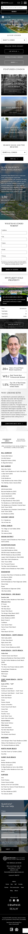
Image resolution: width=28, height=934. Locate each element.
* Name (3, 243)
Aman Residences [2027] (8, 618)
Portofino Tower (5, 713)
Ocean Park (4, 709)
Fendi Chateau (5, 780)
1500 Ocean (4, 674)
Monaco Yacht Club (6, 645)
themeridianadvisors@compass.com (14, 872)
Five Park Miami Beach (7, 729)
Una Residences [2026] (7, 514)
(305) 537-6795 (14, 870)
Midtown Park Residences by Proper (11, 743)
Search (14, 11)
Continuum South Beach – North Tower (12, 691)
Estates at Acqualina (7, 765)
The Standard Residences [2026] (10, 745)
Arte (2, 777)
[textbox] (15, 7)
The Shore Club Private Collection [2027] (12, 667)
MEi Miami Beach (6, 609)
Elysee (3, 586)
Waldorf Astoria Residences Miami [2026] (12, 568)
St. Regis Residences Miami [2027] (10, 500)
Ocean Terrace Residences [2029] (10, 647)
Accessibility (23, 919)
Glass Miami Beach (6, 695)
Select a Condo (9, 40)
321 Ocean (4, 686)
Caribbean (4, 622)
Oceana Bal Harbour (7, 456)
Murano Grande (5, 702)
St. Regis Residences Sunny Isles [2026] (12, 767)
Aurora (3, 760)
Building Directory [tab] (21, 440)
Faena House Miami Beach (8, 627)
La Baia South (5, 476)
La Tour (3, 629)
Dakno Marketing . (14, 924)
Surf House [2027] (6, 789)
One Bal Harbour (6, 458)
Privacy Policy (16, 919)
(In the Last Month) (8, 199)
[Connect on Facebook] (14, 900)
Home (7, 884)
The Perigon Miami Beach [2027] (10, 613)
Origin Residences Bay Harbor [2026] (11, 480)
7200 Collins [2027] (6, 638)
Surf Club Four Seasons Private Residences (13, 787)
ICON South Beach (6, 697)
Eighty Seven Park (6, 642)
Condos (20, 884)
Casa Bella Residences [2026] (9, 550)
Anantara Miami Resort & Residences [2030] (13, 575)
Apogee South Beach (7, 688)
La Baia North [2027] (7, 473)
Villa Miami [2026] (6, 591)
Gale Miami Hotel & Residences (9, 559)
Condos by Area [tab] (7, 440)
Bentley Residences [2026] (8, 762)
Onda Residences (6, 478)
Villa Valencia (5, 531)
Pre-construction (14, 887)
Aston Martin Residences (8, 548)
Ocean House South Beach (8, 707)
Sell (15, 884)
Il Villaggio (4, 676)
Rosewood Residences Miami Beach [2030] (13, 658)
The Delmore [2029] (6, 794)
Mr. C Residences (6, 520)
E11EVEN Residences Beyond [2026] (11, 555)
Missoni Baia (4, 584)
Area (22, 887)
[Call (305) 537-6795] (22, 3)
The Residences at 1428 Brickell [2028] (11, 503)
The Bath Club (5, 606)
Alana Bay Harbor (6, 469)
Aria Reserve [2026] (6, 577)
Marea (3, 700)
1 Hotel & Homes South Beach (9, 655)
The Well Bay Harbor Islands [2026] (11, 483)
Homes (6, 887)
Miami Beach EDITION (7, 631)
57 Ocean (4, 604)
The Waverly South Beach (8, 734)
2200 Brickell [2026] (6, 489)
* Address (4, 230)
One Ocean (4, 711)
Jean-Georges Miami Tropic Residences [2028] (14, 740)
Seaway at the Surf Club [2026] (9, 784)
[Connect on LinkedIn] (18, 900)
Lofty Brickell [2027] (6, 496)
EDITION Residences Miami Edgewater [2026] (13, 581)
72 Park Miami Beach (7, 640)
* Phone (3, 256)
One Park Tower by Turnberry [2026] (11, 751)
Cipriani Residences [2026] (8, 493)
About (16, 890)
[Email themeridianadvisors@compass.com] (19, 3)
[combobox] (14, 7)
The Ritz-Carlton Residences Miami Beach (12, 599)
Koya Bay (3, 754)
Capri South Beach (6, 727)
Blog (11, 890)
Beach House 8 (5, 620)
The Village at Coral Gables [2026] (10, 528)
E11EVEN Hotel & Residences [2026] (11, 552)
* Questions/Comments (7, 832)
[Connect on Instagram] (10, 900)
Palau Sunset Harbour (7, 723)
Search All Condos (10, 152)
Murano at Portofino (6, 704)
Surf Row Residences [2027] (8, 791)
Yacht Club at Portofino (7, 718)
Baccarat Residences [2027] (8, 491)
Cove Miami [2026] (6, 579)
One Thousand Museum (8, 564)
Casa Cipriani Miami (6, 625)
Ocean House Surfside (7, 782)
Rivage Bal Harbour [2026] (8, 460)
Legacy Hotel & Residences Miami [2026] (12, 557)
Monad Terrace (5, 732)
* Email (3, 249)
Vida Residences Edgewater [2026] (10, 588)
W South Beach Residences (8, 669)
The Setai (3, 664)
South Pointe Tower (6, 716)
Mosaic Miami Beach (6, 611)
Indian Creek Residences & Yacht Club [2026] (13, 471)
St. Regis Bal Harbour (7, 463)
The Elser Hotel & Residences (9, 566)
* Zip (2, 236)
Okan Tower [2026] (6, 561)
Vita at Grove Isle (6, 522)
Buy (12, 884)
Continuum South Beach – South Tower (12, 693)
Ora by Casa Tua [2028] (7, 498)
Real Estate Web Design (13, 922)
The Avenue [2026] (6, 533)
